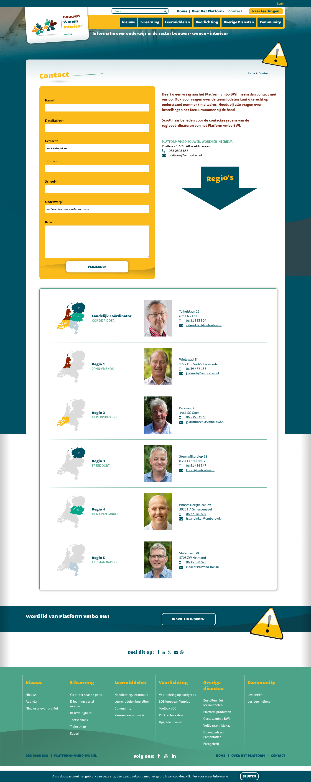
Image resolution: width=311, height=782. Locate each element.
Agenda (31, 701)
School (51, 181)
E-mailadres (54, 120)
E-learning (149, 22)
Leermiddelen (177, 22)
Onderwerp (54, 201)
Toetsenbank (79, 720)
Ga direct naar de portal (86, 695)
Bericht (50, 222)
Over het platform (208, 11)
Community (270, 22)
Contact (235, 11)
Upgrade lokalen (170, 722)
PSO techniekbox (171, 715)
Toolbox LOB (167, 708)
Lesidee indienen (260, 701)
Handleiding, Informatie (131, 695)
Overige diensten (239, 22)
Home (182, 11)
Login (281, 3)
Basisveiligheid (81, 713)
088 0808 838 (178, 151)
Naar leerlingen (266, 11)
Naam (50, 100)
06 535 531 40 (196, 417)
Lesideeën (255, 695)
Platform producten (217, 712)
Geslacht (51, 141)
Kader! (74, 733)
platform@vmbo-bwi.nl (185, 155)
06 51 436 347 (196, 466)
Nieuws (128, 22)
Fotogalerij (211, 744)
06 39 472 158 (196, 369)
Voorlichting (207, 22)
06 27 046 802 (196, 514)
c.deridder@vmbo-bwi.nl (204, 325)
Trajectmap (78, 727)
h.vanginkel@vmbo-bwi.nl (204, 518)
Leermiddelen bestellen (132, 701)
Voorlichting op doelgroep (177, 695)
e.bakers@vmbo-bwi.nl (202, 567)
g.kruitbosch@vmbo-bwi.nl (205, 422)
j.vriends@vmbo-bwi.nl (202, 373)
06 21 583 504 (196, 320)
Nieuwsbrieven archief (42, 708)
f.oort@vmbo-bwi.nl (200, 470)
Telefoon (51, 161)
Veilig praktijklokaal (217, 725)
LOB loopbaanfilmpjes (174, 701)
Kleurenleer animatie (130, 715)
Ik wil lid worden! (189, 619)
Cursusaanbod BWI (216, 719)
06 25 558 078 (196, 562)
